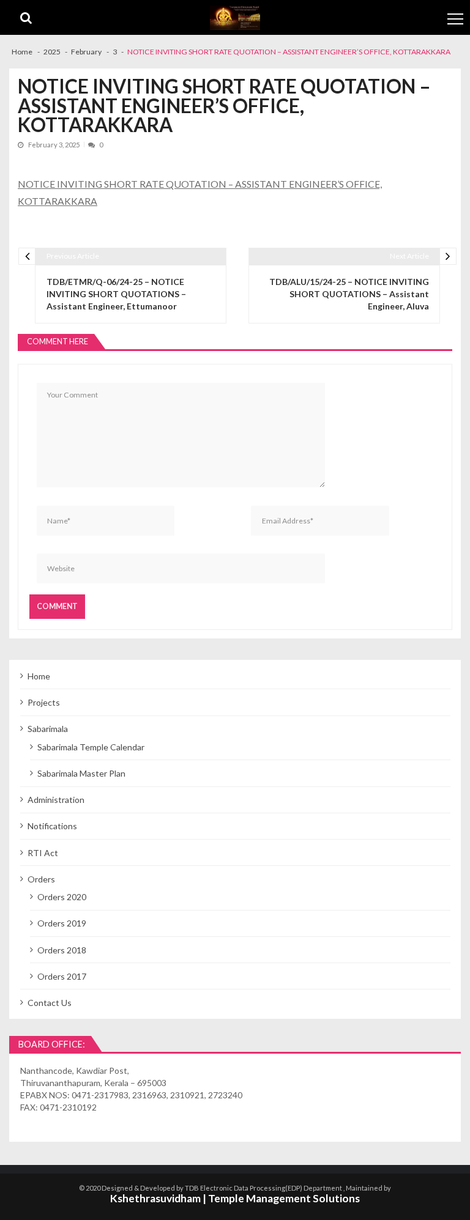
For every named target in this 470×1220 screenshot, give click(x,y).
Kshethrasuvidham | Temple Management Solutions (235, 1198)
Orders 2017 (61, 976)
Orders (41, 879)
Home (39, 676)
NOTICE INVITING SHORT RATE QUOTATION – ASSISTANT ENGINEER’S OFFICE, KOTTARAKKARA (200, 192)
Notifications (52, 826)
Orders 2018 (61, 950)
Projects (44, 702)
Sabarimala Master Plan (81, 773)
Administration (56, 799)
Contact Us (50, 1002)
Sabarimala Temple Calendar (90, 747)
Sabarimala (48, 728)
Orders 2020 (61, 897)
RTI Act (43, 853)
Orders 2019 (61, 923)
